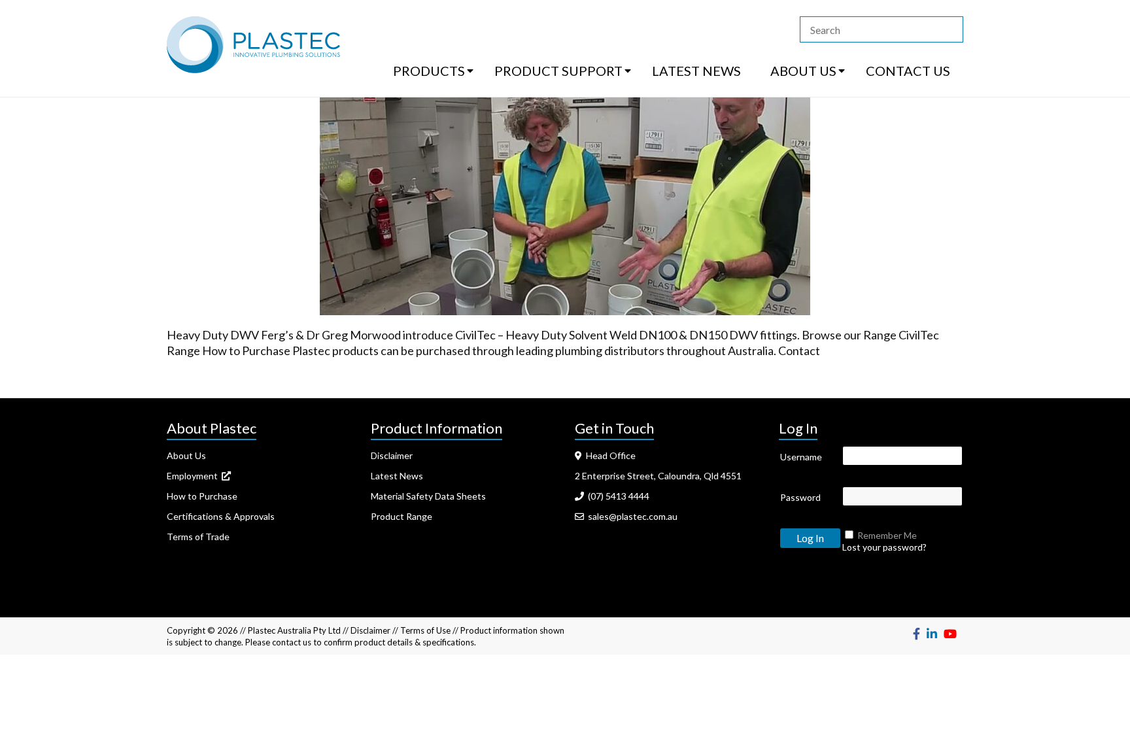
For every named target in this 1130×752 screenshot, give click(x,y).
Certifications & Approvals (221, 516)
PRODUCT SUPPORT (558, 70)
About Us (186, 455)
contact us (291, 642)
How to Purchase (202, 496)
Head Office (609, 455)
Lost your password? (884, 547)
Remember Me (887, 535)
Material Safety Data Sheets (428, 496)
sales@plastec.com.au (630, 516)
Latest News (397, 475)
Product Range (401, 516)
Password (800, 497)
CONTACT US (908, 70)
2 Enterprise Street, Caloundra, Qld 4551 (658, 475)
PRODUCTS (429, 70)
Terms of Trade (198, 536)
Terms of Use (425, 630)
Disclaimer (392, 455)
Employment (194, 475)
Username (801, 456)
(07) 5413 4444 (616, 496)
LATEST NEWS (696, 70)
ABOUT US (803, 70)
